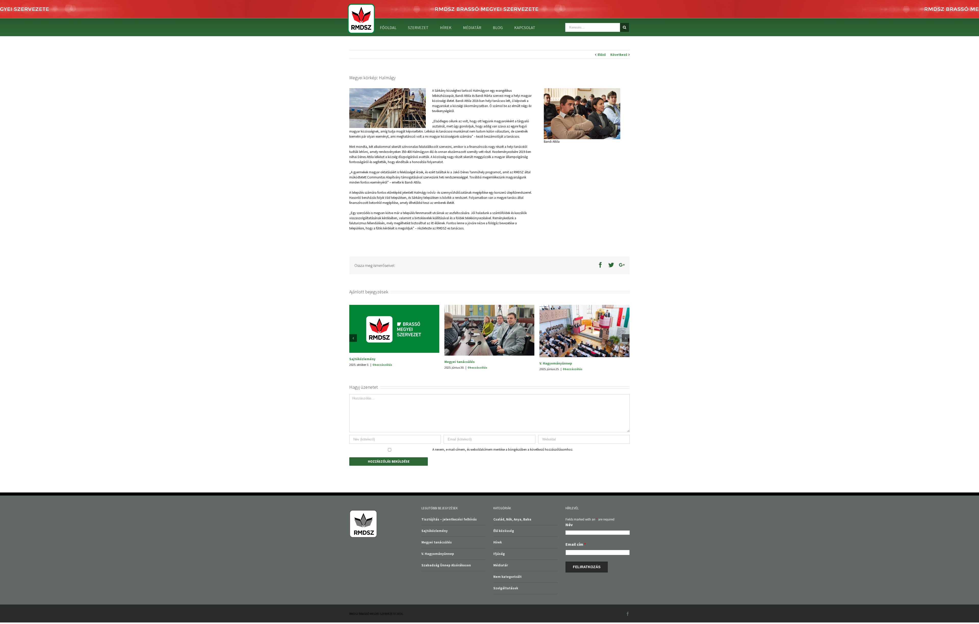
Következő (618, 55)
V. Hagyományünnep (437, 591)
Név (569, 562)
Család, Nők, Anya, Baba (512, 557)
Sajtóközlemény (552, 359)
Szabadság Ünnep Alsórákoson (374, 358)
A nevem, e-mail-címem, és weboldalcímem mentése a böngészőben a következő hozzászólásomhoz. (502, 487)
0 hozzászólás (382, 363)
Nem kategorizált (507, 614)
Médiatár (500, 603)
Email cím (575, 581)
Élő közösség (503, 568)
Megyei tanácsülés (436, 580)
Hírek (497, 580)
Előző (602, 55)
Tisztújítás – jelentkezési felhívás (472, 401)
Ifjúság (499, 591)
